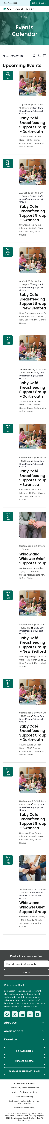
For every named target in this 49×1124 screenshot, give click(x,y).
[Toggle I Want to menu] (24, 1039)
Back (25, 17)
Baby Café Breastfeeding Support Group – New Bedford (32, 301)
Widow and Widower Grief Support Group (32, 559)
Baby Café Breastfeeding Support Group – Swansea (32, 213)
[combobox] (26, 963)
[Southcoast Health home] (19, 9)
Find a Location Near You (26, 956)
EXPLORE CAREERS (24, 1061)
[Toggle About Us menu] (24, 1023)
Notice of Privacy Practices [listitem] (24, 1092)
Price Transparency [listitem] (24, 1096)
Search (26, 972)
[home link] (21, 985)
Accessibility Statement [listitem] (24, 1083)
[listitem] (7, 1014)
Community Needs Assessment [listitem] (24, 1088)
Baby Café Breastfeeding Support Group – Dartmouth (32, 125)
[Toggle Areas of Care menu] (24, 1031)
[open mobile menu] (43, 9)
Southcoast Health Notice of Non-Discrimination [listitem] (24, 1102)
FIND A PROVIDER (24, 1051)
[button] (39, 3)
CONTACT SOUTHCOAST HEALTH (24, 1071)
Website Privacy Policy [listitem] (24, 1107)
